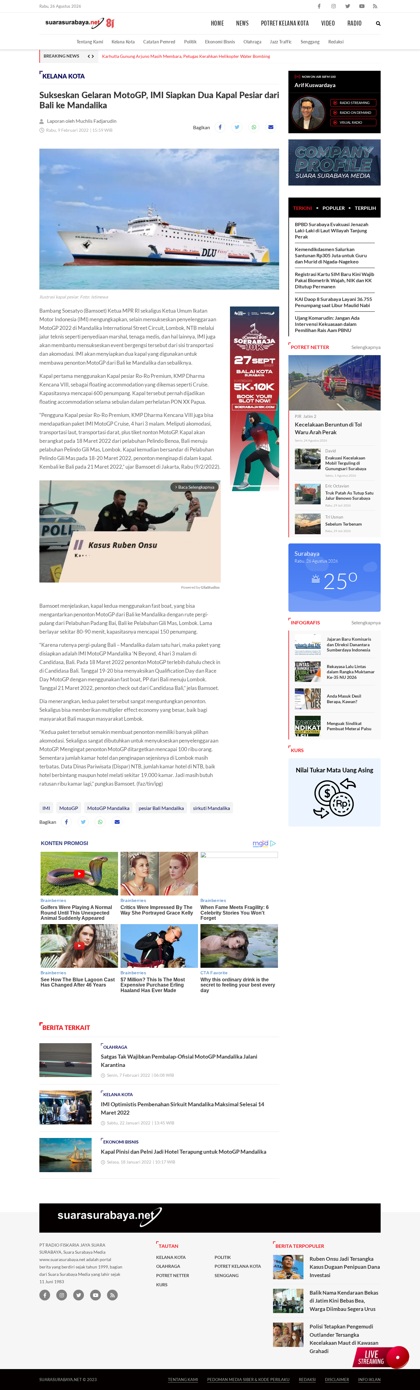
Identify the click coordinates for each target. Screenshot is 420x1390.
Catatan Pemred (159, 41)
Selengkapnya (366, 347)
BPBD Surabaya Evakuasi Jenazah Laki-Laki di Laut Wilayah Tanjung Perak (331, 230)
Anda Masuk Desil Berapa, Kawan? (344, 698)
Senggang (310, 41)
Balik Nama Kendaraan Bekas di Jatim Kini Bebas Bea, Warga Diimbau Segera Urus (344, 1300)
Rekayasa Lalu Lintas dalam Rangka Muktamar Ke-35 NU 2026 (351, 672)
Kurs (162, 1284)
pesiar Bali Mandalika (161, 808)
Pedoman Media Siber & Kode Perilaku (248, 1379)
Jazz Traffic (281, 41)
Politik (190, 41)
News (242, 23)
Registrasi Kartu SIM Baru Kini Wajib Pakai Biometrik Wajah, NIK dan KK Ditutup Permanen (334, 280)
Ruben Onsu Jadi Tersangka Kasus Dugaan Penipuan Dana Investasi (345, 1267)
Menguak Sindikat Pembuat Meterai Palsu (349, 726)
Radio (354, 23)
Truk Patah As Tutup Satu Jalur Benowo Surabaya (349, 495)
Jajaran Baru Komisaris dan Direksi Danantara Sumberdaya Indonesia (349, 644)
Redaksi (336, 41)
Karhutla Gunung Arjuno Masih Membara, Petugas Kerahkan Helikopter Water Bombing (186, 56)
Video (328, 23)
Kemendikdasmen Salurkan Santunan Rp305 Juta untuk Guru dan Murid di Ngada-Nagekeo (331, 255)
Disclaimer (337, 1379)
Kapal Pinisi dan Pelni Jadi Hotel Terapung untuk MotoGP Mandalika (183, 1151)
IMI (46, 808)
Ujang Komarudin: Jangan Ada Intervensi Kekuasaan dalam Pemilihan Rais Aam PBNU (327, 324)
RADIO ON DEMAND (355, 112)
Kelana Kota (123, 41)
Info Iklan (369, 1379)
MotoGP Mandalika (108, 808)
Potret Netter (172, 1275)
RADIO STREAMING (355, 103)
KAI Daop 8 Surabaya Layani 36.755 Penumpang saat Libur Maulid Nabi (333, 302)
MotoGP (68, 808)
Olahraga (252, 41)
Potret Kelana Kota (285, 23)
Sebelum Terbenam (343, 524)
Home (217, 23)
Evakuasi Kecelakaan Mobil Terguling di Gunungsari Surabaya (345, 463)
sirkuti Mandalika (211, 808)
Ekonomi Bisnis (220, 41)
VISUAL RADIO (351, 122)
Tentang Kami (90, 41)
